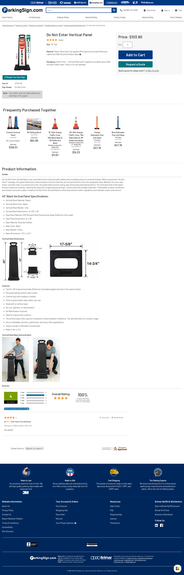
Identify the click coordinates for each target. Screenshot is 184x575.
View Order (60, 514)
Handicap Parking (63, 17)
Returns (59, 519)
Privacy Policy (7, 510)
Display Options (17, 448)
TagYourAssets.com (140, 560)
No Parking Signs (34, 17)
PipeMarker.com (129, 560)
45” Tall (54, 44)
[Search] (114, 10)
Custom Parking (7, 17)
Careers (113, 519)
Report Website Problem (12, 519)
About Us (6, 506)
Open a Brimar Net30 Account (167, 506)
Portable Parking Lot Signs (54, 25)
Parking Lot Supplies (36, 25)
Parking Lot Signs (21, 25)
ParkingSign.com (8, 25)
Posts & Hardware (176, 17)
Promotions (115, 523)
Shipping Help (116, 514)
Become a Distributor (164, 514)
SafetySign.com (132, 558)
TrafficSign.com (118, 560)
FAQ (111, 510)
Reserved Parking (91, 17)
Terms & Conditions (10, 523)
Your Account (61, 506)
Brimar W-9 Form (162, 510)
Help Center (115, 506)
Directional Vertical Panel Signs (74, 25)
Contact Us (6, 514)
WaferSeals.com (131, 562)
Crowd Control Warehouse (145, 558)
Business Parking (147, 17)
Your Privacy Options (64, 523)
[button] (177, 568)
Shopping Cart (62, 510)
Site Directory (8, 531)
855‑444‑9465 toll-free (68, 556)
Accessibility (7, 527)
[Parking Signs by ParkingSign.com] (21, 13)
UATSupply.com (118, 562)
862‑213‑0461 (153, 71)
